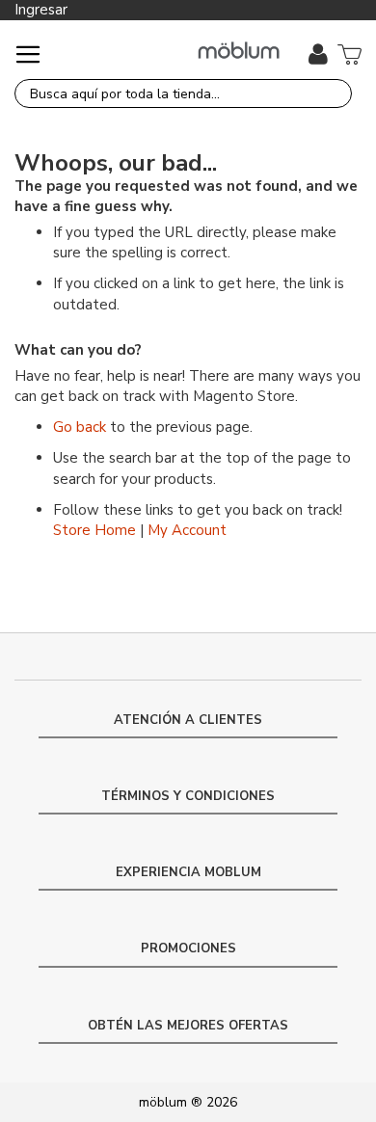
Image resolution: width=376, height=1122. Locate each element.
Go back (79, 427)
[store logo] (239, 51)
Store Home (94, 530)
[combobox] (183, 93)
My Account (187, 530)
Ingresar (40, 9)
